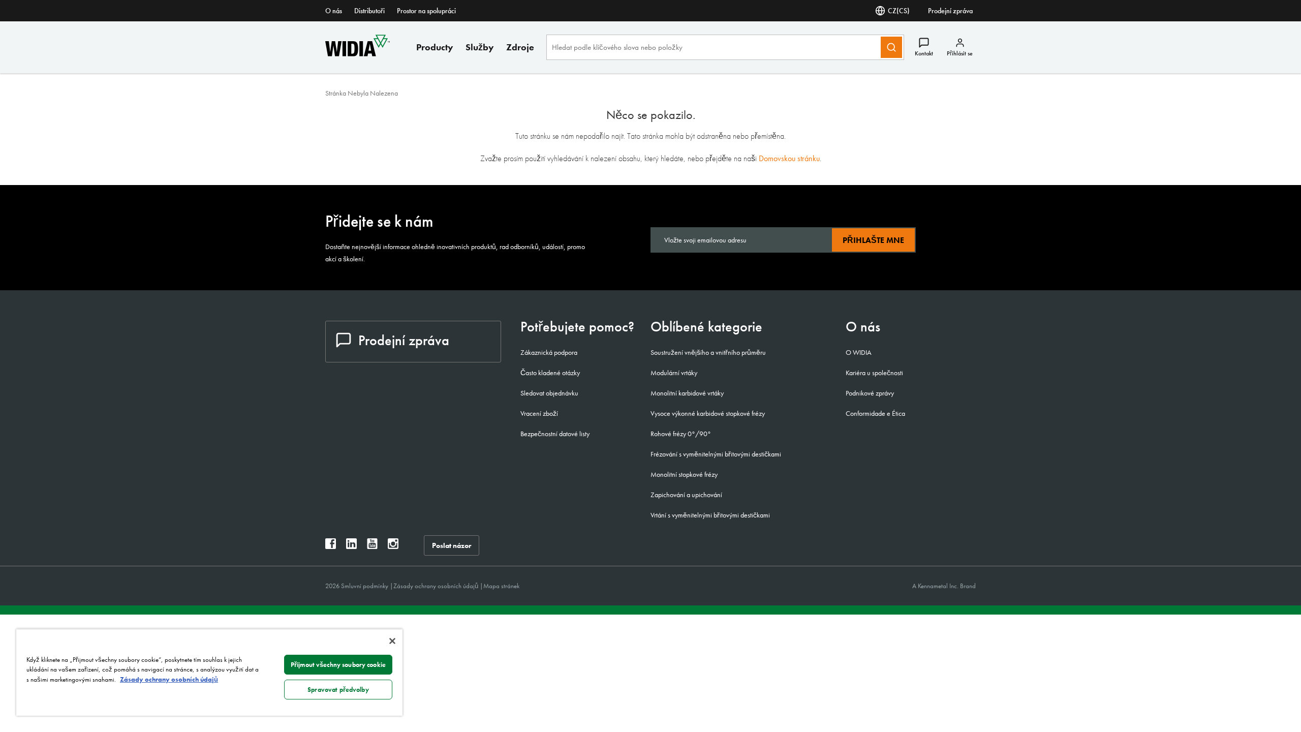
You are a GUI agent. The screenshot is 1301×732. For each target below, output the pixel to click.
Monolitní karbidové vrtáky (687, 393)
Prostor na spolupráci (426, 10)
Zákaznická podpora (548, 352)
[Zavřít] (392, 641)
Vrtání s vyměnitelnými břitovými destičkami (710, 515)
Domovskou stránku (789, 158)
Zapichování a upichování (686, 494)
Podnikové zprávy (870, 393)
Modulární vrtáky (673, 372)
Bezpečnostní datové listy (555, 433)
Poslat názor (451, 545)
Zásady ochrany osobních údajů (436, 586)
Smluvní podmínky (365, 586)
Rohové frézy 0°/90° (680, 433)
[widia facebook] (330, 546)
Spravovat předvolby (337, 689)
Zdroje (520, 47)
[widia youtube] (372, 546)
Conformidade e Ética (875, 413)
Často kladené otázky (550, 372)
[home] (357, 53)
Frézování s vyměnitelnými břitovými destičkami (715, 454)
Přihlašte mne (873, 240)
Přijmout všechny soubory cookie (338, 664)
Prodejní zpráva (950, 10)
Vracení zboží (539, 413)
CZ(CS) (899, 10)
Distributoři (369, 10)
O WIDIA (859, 352)
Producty (434, 47)
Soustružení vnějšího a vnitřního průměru (708, 352)
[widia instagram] (393, 546)
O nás (333, 10)
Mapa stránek (501, 586)
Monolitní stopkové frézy (684, 474)
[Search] (891, 47)
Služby (480, 47)
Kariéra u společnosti (874, 372)
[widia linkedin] (351, 546)
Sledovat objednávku (549, 393)
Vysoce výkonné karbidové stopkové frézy (707, 413)
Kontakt (924, 53)
